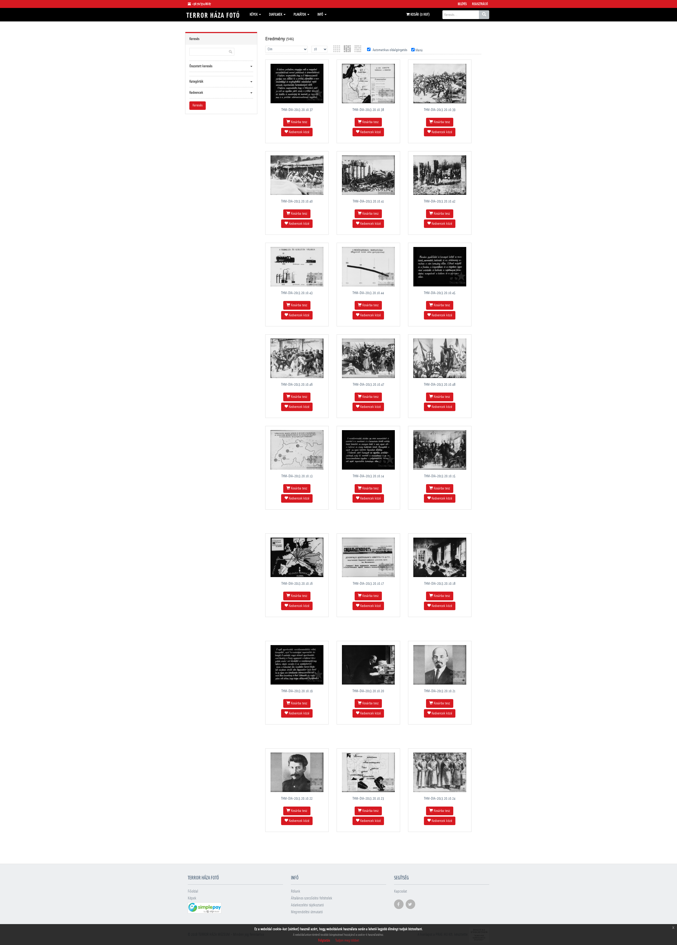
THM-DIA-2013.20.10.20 (368, 691)
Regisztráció (480, 4)
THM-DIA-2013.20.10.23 (368, 798)
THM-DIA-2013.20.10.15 (439, 476)
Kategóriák (196, 81)
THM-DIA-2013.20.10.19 (297, 691)
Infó (320, 14)
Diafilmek (276, 14)
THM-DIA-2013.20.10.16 (297, 584)
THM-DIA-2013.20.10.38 (368, 110)
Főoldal (193, 891)
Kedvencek (196, 92)
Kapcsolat (400, 891)
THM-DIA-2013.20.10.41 (368, 201)
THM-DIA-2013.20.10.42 (439, 201)
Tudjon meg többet (347, 940)
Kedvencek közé (298, 132)
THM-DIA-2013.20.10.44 (368, 293)
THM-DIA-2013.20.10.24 (439, 798)
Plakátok (300, 14)
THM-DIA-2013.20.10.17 (368, 584)
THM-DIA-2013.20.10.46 (297, 384)
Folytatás (324, 940)
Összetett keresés (200, 66)
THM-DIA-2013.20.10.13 (297, 476)
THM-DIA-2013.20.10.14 (368, 476)
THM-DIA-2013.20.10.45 (439, 293)
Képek (254, 14)
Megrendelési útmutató (307, 912)
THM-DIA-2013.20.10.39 (439, 110)
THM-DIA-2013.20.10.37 (297, 110)
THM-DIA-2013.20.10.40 (297, 201)
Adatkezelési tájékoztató (307, 905)
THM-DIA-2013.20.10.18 (439, 584)
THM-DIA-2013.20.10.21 (439, 691)
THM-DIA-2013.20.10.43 (297, 293)
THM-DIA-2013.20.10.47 (368, 384)
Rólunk (295, 891)
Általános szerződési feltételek (311, 898)
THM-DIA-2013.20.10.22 (297, 798)
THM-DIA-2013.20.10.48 (439, 384)
